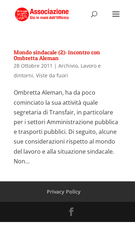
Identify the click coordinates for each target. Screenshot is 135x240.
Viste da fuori (52, 75)
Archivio (68, 65)
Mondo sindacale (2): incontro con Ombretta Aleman (57, 55)
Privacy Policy (64, 191)
